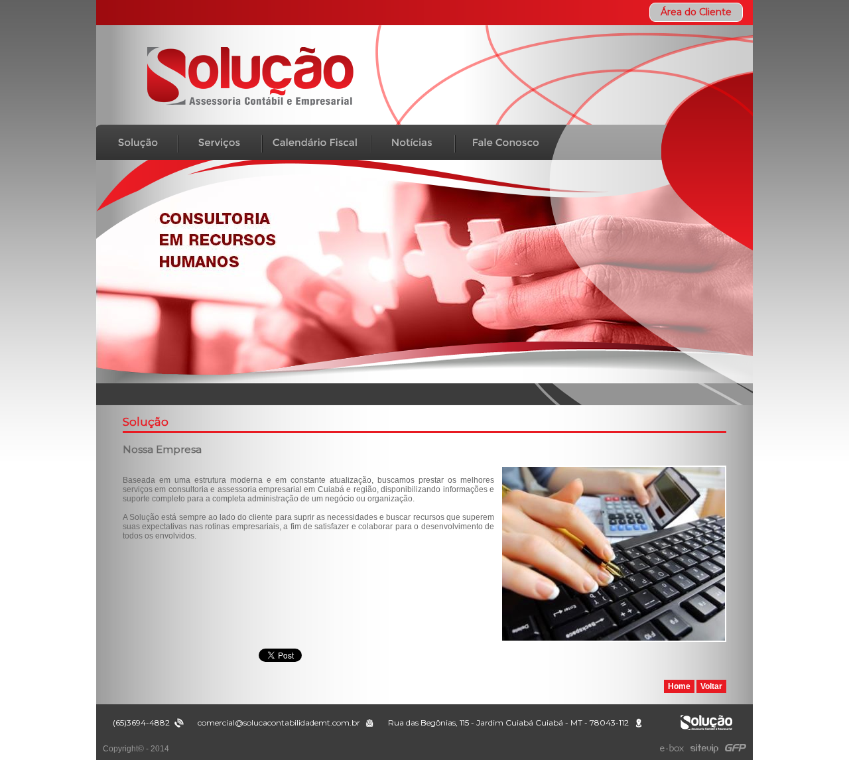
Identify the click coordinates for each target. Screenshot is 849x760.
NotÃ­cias (413, 142)
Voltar (711, 686)
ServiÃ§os (220, 142)
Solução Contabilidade (250, 76)
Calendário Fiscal (316, 142)
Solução (137, 142)
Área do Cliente (696, 12)
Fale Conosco (500, 142)
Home (679, 686)
